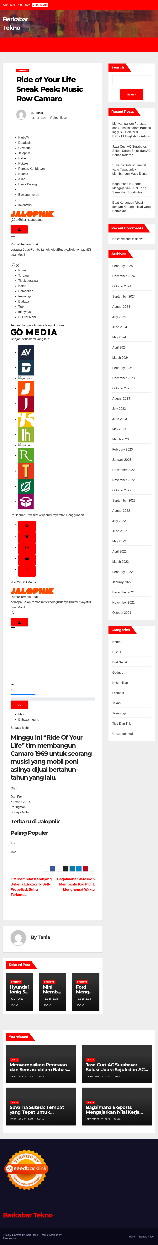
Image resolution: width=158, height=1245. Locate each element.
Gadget (117, 672)
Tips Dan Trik (121, 723)
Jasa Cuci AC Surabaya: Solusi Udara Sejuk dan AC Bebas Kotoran (131, 151)
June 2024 (119, 327)
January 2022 (121, 582)
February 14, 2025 (99, 1076)
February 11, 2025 (22, 1119)
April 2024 (119, 347)
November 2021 (123, 602)
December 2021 (123, 592)
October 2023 (121, 388)
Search (117, 67)
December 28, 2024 (99, 1119)
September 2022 (124, 500)
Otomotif (23, 70)
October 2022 (121, 490)
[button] (22, 675)
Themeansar (10, 1238)
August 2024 (121, 306)
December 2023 (123, 378)
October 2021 (121, 612)
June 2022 (119, 531)
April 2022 (119, 551)
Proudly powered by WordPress (21, 1234)
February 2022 (122, 572)
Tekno (116, 703)
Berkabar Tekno (27, 1215)
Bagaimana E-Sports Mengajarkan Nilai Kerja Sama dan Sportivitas (129, 188)
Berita (116, 642)
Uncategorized (122, 733)
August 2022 (121, 510)
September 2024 (124, 296)
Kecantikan (120, 682)
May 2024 (119, 337)
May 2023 (119, 429)
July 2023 (119, 408)
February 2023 (122, 449)
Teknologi (119, 713)
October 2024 (121, 286)
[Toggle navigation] (82, 44)
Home (132, 1236)
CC (19, 704)
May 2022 (119, 541)
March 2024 (120, 357)
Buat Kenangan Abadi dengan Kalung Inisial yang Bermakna (131, 207)
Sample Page (146, 1236)
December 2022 (123, 470)
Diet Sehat (119, 662)
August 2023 (121, 398)
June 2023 (119, 419)
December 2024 (123, 276)
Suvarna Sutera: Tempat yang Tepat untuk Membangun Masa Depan (130, 169)
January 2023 (121, 459)
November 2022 (123, 480)
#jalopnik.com (59, 117)
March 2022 (120, 561)
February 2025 (122, 266)
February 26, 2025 (22, 1076)
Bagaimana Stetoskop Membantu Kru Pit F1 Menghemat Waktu (76, 884)
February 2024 (122, 368)
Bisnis (116, 652)
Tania (39, 113)
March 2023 (120, 439)
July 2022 (119, 521)
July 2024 (119, 317)
